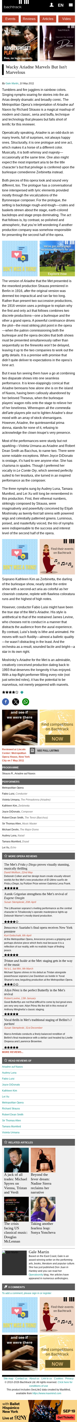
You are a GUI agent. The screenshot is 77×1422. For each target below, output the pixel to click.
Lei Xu (5, 1096)
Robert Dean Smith (12, 1114)
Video (66, 19)
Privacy (69, 1378)
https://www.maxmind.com (46, 1393)
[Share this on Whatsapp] (25, 701)
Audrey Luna (9, 1072)
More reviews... (12, 1052)
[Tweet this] (15, 701)
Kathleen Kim (9, 1090)
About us (34, 1378)
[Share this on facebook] (5, 701)
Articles (48, 19)
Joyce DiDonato (11, 1084)
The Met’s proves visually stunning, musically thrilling (37, 866)
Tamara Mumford (11, 1126)
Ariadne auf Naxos (12, 1066)
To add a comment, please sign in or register (26, 1293)
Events (10, 19)
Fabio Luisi (8, 1078)
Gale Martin (12, 83)
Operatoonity (36, 1274)
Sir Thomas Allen (11, 1120)
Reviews (29, 19)
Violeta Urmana (11, 1132)
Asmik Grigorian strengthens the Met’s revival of (35, 896)
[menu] (71, 5)
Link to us (46, 1378)
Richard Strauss (11, 1108)
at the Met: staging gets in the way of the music (38, 962)
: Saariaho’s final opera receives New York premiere (38, 929)
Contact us (21, 1378)
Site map (8, 1378)
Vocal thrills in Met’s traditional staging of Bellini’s (37, 1022)
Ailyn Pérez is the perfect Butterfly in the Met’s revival (34, 992)
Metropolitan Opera (13, 1102)
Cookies (58, 1378)
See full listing (48, 750)
